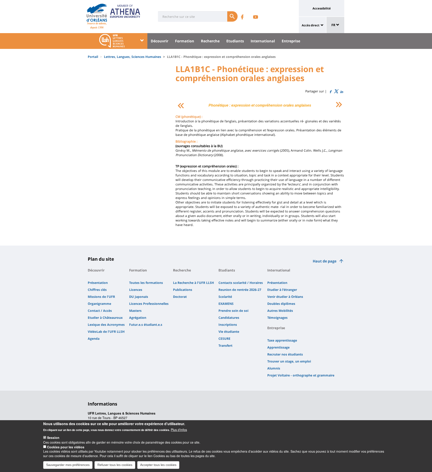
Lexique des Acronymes (106, 324)
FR (333, 25)
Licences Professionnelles (149, 303)
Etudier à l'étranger (282, 289)
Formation (184, 41)
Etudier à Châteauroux (105, 317)
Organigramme (99, 303)
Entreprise (291, 41)
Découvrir (159, 41)
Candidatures (228, 317)
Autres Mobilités (280, 310)
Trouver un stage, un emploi (289, 361)
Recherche (210, 41)
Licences (135, 289)
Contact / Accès (100, 310)
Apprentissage (278, 347)
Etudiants (235, 41)
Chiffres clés (97, 289)
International (263, 41)
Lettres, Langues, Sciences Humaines (132, 57)
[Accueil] (97, 13)
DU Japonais (138, 296)
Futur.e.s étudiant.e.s (145, 324)
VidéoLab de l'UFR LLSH (106, 331)
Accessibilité (322, 8)
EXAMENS (226, 303)
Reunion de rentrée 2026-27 (239, 289)
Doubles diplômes (281, 303)
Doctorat (180, 296)
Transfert (225, 345)
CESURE (224, 338)
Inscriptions (227, 324)
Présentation (98, 282)
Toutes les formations (146, 282)
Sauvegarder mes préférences (68, 465)
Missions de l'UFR (101, 296)
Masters (135, 310)
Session (53, 437)
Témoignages (277, 317)
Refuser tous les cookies (114, 465)
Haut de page (324, 261)
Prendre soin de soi (233, 310)
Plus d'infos (179, 429)
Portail (93, 57)
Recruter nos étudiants (285, 354)
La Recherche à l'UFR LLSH (193, 282)
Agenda (93, 338)
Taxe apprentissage (282, 340)
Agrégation (137, 317)
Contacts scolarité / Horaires (240, 282)
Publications (182, 289)
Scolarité (225, 296)
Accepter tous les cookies (158, 465)
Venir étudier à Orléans (285, 296)
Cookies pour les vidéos (65, 447)
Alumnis (273, 368)
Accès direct (311, 25)
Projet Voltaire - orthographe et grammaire (300, 375)
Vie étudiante (228, 331)
